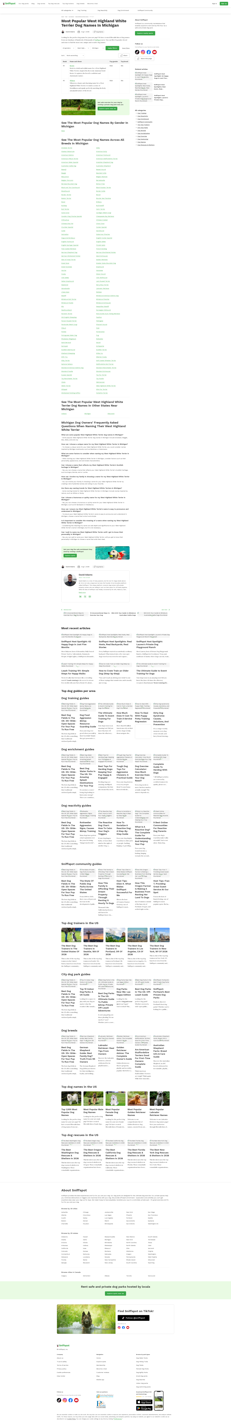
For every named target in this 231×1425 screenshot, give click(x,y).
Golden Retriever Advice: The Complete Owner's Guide (124, 1053)
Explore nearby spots (145, 33)
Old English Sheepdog (69, 317)
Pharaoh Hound (101, 324)
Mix (62, 306)
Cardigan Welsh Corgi (103, 213)
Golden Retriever (102, 259)
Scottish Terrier (101, 350)
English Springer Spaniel (69, 245)
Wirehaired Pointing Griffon (70, 393)
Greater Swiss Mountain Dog (106, 263)
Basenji (63, 169)
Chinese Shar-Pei (67, 223)
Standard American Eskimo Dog (72, 368)
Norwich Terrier (66, 314)
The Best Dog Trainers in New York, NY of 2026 (158, 949)
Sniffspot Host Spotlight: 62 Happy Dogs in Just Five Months (161, 76)
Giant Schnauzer (102, 256)
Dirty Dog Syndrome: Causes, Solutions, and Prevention (161, 719)
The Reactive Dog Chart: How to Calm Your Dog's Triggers (105, 828)
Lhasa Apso (65, 292)
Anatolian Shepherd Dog (104, 162)
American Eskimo (67, 155)
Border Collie (100, 191)
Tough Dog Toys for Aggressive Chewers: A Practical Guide (125, 772)
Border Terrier (66, 195)
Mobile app (100, 1379)
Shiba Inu (99, 353)
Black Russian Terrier (103, 187)
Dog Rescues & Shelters (146, 145)
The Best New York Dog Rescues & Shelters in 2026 (159, 1153)
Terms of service (62, 1365)
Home (98, 1358)
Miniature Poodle (67, 303)
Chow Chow (100, 223)
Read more (82, 592)
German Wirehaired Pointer (70, 256)
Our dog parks (24, 3)
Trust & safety (62, 1361)
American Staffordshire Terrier (107, 159)
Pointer (63, 332)
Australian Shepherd (103, 166)
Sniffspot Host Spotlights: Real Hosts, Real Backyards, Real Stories (159, 87)
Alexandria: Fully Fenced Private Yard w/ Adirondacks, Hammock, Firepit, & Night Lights (77, 654)
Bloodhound (65, 191)
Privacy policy (61, 1369)
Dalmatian (64, 234)
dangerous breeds (86, 843)
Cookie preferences (63, 1372)
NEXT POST (164, 609)
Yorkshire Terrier (102, 393)
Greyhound (100, 267)
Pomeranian (100, 332)
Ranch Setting (158, 899)
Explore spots (70, 555)
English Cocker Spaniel (104, 238)
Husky (63, 274)
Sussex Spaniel (66, 375)
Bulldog (64, 205)
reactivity (120, 841)
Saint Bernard (66, 342)
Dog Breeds (142, 130)
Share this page (146, 58)
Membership (100, 1365)
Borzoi (98, 195)
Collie (63, 231)
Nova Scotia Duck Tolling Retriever (108, 314)
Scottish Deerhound (68, 350)
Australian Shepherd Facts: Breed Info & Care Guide (160, 1051)
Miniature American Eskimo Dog (107, 295)
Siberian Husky (101, 357)
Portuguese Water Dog (69, 335)
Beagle (63, 173)
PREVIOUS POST (67, 609)
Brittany (99, 202)
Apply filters (112, 48)
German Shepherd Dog (69, 252)
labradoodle (65, 288)
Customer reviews (102, 1372)
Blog (32, 3)
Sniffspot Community (145, 10)
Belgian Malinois (101, 177)
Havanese (99, 270)
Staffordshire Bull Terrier (105, 364)
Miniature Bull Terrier (68, 299)
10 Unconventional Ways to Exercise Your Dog (100, 614)
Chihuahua (65, 220)
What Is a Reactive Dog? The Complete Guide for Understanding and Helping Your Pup (143, 835)
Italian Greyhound (67, 281)
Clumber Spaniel (67, 227)
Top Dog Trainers (144, 125)
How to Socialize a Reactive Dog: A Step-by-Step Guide (124, 828)
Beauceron (65, 177)
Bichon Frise (100, 184)
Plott (97, 328)
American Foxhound (103, 155)
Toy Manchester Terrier (69, 378)
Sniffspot (98, 40)
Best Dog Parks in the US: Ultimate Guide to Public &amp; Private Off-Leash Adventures (106, 1002)
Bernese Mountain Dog (69, 184)
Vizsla (63, 382)
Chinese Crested (102, 220)
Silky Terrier (65, 360)
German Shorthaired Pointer (106, 252)
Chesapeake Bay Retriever (105, 216)
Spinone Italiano (67, 364)
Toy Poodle (100, 378)
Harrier (63, 270)
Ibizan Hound (101, 274)
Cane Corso (65, 213)
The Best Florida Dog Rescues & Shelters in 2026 (136, 1153)
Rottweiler (99, 339)
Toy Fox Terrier (101, 375)
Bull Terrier (65, 209)
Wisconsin (111, 413)
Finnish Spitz (100, 245)
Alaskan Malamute (67, 151)
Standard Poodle (67, 371)
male (63, 131)
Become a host (92, 3)
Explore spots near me (107, 108)
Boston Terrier (66, 198)
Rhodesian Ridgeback (68, 339)
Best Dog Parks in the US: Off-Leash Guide (143, 992)
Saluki (98, 342)
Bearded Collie (101, 173)
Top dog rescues (53, 3)
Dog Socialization (144, 133)
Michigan (87, 413)
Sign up (224, 3)
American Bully (101, 151)
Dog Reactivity (102, 10)
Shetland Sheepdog (68, 353)
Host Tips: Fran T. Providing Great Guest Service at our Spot (161, 887)
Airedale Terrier (66, 148)
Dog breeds (80, 3)
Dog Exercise (142, 136)
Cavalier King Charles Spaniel (71, 216)
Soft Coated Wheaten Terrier (106, 360)
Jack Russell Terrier (103, 281)
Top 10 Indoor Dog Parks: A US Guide (87, 992)
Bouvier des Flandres (103, 198)
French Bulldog (101, 249)
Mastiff (63, 295)
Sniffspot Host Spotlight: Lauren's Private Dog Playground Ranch (161, 98)
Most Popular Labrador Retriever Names (158, 1112)
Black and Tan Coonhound (70, 187)
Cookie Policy (71, 1419)
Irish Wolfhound (101, 277)
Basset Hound (101, 169)
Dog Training (82, 10)
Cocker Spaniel (101, 227)
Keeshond (64, 285)
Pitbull (63, 328)
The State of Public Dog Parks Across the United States (86, 887)
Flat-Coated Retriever (68, 249)
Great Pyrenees (66, 267)
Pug (97, 335)
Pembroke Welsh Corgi (69, 324)
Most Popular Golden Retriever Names (137, 1112)
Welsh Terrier (66, 386)
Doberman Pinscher (103, 234)
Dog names (41, 3)
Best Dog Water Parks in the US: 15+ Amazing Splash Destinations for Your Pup (87, 777)
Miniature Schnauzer (103, 303)
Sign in (214, 3)
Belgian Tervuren (67, 180)
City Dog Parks (143, 128)
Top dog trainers (68, 3)
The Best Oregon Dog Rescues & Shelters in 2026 (92, 1153)
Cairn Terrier (100, 209)
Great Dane (65, 263)
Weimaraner (100, 382)
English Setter (101, 241)
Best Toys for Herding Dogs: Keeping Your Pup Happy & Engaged (105, 772)
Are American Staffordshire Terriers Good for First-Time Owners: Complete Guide (142, 1058)
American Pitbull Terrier (69, 159)
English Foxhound (67, 241)
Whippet (64, 389)
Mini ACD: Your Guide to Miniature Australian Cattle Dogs (124, 614)
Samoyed (64, 346)
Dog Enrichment (123, 10)
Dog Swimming (143, 139)
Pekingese (99, 321)
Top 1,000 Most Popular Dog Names (69, 1112)
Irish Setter (65, 277)
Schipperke (100, 346)
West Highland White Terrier (106, 386)
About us (60, 1358)
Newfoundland (66, 310)
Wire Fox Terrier (101, 389)
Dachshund (100, 231)
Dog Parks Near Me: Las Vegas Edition (124, 992)
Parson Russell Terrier (69, 321)
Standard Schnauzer (103, 371)
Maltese (99, 292)
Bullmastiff (100, 205)
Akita (98, 148)
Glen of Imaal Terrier (68, 259)
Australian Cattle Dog (68, 166)
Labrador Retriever (102, 288)
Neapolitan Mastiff (102, 306)
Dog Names (142, 142)
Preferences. (118, 1419)
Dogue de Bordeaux (68, 238)
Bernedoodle (100, 180)
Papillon (99, 317)
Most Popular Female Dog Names (113, 1112)
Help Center (61, 1376)
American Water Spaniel (69, 162)
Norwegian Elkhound (103, 310)
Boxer (63, 202)
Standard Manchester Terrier (106, 368)
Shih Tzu (64, 357)
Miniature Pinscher (102, 299)
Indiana (64, 413)
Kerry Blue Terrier (102, 285)
